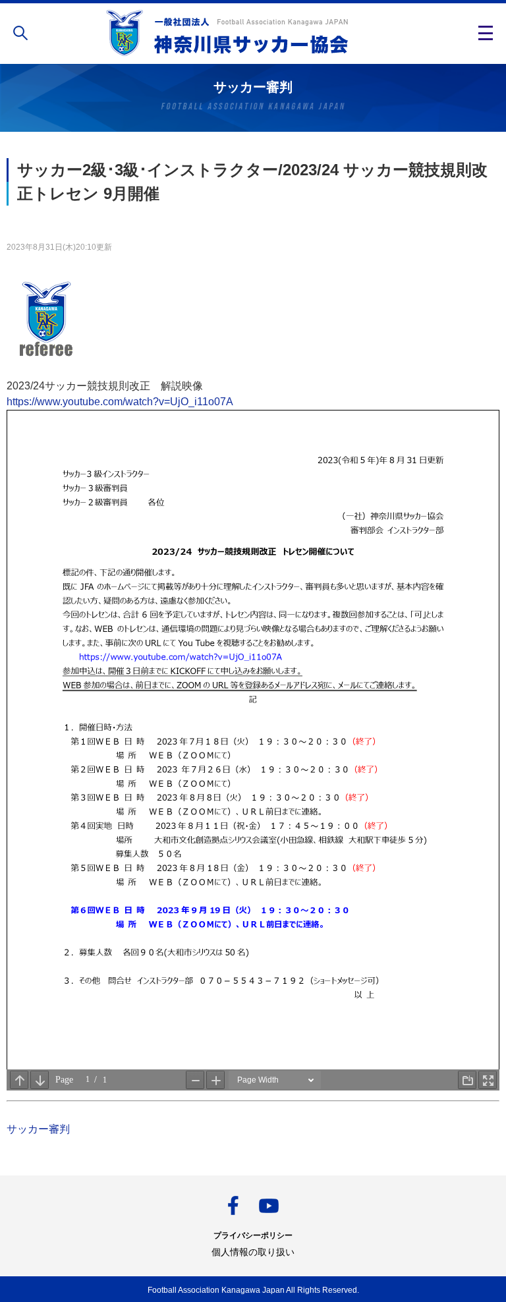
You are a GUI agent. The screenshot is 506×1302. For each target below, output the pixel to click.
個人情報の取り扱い (253, 1252)
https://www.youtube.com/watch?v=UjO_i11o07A (120, 401)
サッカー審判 (38, 1129)
